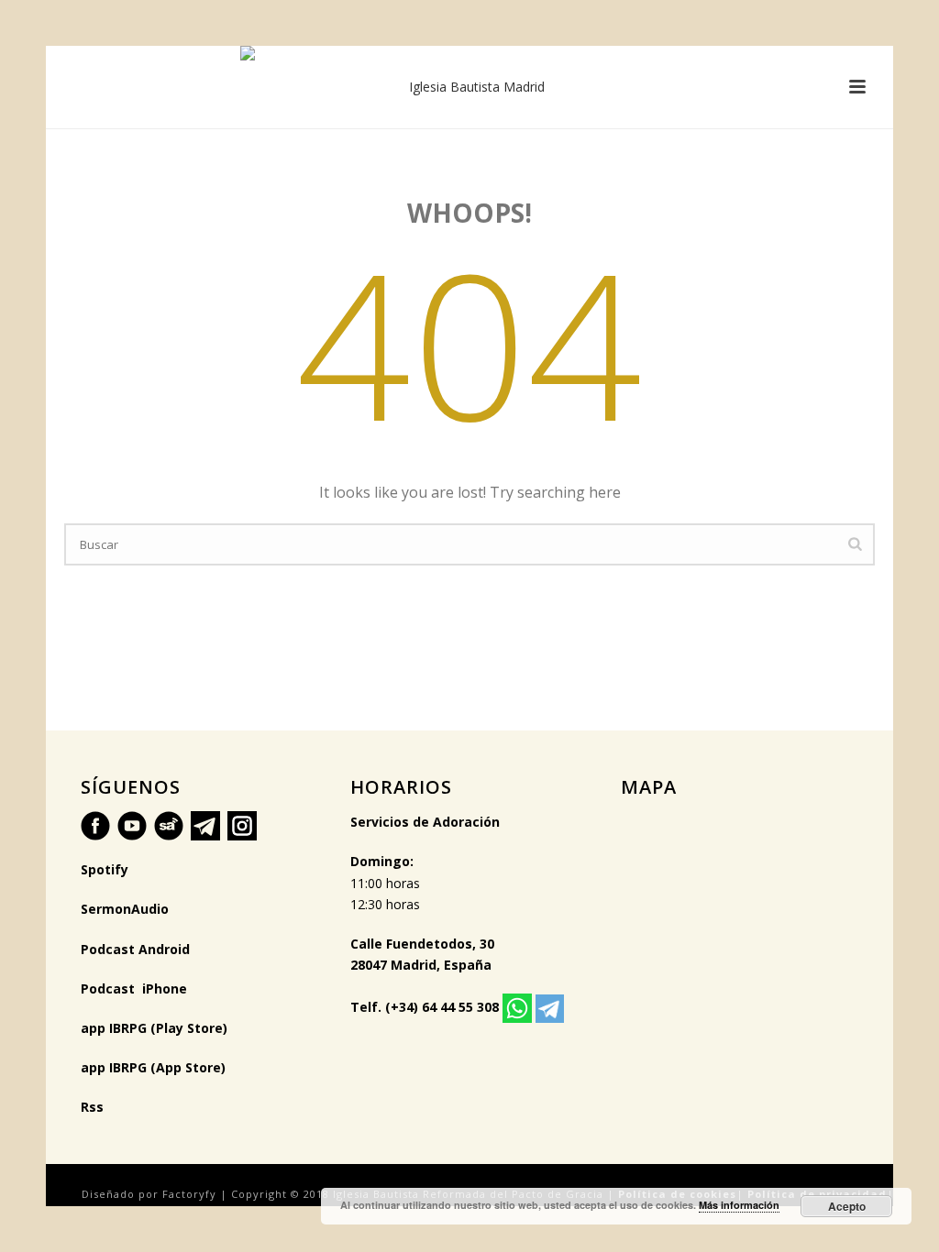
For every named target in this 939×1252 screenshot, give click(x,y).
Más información (739, 1205)
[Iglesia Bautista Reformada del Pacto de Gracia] (469, 87)
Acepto (847, 1206)
